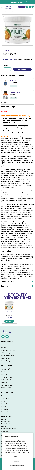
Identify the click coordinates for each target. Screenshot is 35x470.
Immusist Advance (15, 92)
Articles (3, 406)
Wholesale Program (7, 355)
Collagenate (5, 369)
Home (3, 12)
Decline (16, 461)
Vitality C (16, 12)
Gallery (3, 348)
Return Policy (5, 361)
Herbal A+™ (5, 374)
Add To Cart (9, 321)
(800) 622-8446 (5, 420)
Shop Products (6, 396)
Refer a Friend (5, 404)
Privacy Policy (25, 452)
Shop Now (21, 6)
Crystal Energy (14, 80)
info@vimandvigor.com (8, 427)
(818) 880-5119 (5, 423)
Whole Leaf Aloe (6, 377)
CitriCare (4, 372)
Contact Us (4, 412)
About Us (4, 345)
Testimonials (5, 398)
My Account (5, 409)
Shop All (9, 12)
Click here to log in (9, 60)
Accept (16, 457)
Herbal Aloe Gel (6, 380)
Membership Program (8, 350)
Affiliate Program (6, 353)
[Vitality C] (9, 305)
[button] (32, 7)
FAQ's (3, 401)
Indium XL (4, 382)
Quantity (5, 65)
